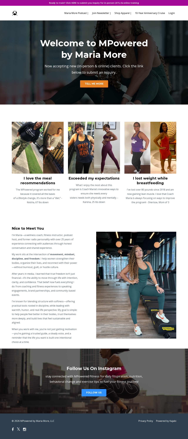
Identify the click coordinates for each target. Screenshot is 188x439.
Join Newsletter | (101, 13)
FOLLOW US (94, 392)
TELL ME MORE (94, 83)
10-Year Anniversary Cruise (150, 13)
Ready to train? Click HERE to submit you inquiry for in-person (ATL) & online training (94, 2)
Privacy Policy (145, 421)
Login (171, 13)
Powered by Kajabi (166, 421)
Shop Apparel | (123, 13)
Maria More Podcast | (76, 13)
